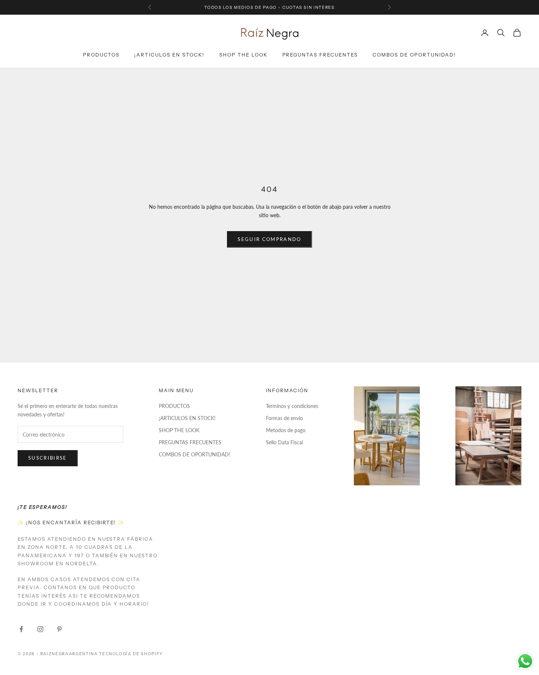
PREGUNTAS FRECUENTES (320, 55)
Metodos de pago (285, 430)
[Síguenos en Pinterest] (59, 629)
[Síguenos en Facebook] (21, 629)
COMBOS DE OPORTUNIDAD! (414, 55)
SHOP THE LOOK (243, 55)
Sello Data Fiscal (284, 442)
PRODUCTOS (101, 55)
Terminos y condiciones (292, 406)
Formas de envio (284, 418)
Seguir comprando (269, 239)
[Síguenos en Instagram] (40, 629)
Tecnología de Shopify (131, 653)
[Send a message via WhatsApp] (525, 661)
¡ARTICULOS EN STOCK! (169, 55)
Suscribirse (47, 458)
